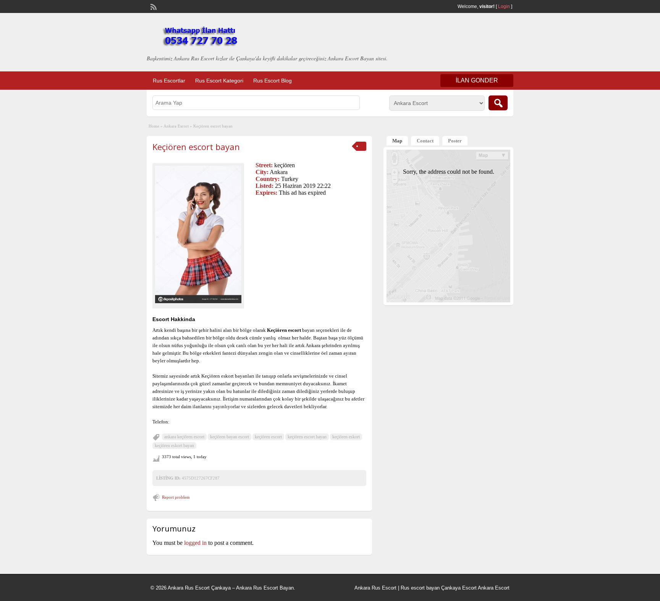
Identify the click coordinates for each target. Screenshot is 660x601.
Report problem (176, 497)
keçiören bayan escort (229, 436)
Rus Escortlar (169, 81)
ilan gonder (477, 80)
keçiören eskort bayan (174, 445)
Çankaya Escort (459, 588)
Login (504, 6)
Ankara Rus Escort (375, 588)
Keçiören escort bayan (196, 146)
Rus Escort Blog (272, 81)
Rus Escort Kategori (219, 81)
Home (154, 126)
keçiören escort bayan (307, 436)
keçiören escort (268, 436)
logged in (195, 543)
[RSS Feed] (153, 6)
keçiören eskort (346, 436)
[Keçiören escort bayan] (198, 234)
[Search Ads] (498, 102)
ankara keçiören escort (184, 436)
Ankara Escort (176, 126)
